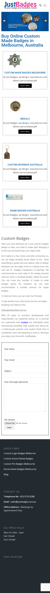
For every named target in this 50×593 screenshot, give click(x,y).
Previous (5, 21)
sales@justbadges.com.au (23, 501)
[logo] (21, 5)
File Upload (9, 419)
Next (45, 21)
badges (24, 322)
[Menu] (44, 5)
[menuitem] (39, 5)
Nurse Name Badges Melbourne (20, 469)
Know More (25, 86)
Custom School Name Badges (18, 458)
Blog (6, 474)
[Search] (39, 5)
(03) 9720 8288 (27, 496)
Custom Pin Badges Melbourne (19, 463)
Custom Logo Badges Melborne (20, 453)
